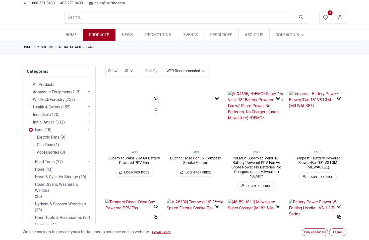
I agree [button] (338, 232)
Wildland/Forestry (49, 99)
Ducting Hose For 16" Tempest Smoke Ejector (195, 160)
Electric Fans (48, 137)
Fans (39, 129)
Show (112, 71)
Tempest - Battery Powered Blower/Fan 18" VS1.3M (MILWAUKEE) (317, 162)
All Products (43, 84)
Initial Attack (69, 47)
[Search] (301, 17)
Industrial (41, 114)
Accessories (48, 152)
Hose (39, 169)
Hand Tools (45, 161)
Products (45, 47)
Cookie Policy (161, 232)
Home (27, 47)
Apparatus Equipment (51, 92)
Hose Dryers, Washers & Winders (56, 187)
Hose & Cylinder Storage (56, 176)
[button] (185, 71)
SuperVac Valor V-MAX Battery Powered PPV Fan (134, 160)
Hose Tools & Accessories (58, 217)
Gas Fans (45, 144)
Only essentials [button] (315, 232)
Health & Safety (46, 107)
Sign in (340, 17)
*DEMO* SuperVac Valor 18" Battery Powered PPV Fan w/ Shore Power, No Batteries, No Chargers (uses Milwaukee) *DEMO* (256, 167)
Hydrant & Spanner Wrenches (60, 204)
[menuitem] (71, 35)
